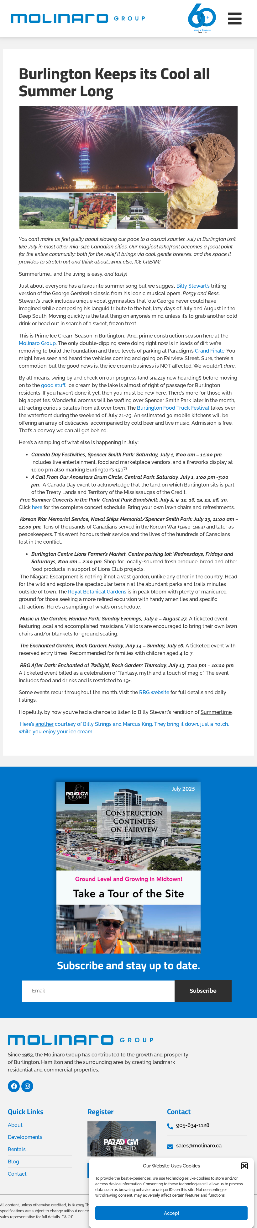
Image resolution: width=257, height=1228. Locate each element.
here (37, 507)
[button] (244, 1166)
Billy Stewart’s (193, 286)
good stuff (53, 385)
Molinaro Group (37, 343)
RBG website (154, 692)
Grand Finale (209, 351)
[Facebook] (14, 1086)
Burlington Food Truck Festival (173, 408)
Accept (171, 1213)
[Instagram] (27, 1086)
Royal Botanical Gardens (97, 592)
